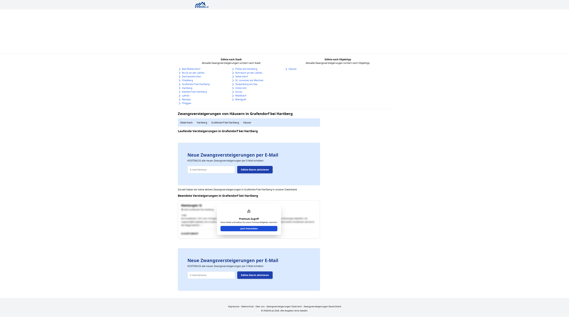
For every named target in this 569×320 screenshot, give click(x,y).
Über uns (260, 306)
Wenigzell (240, 99)
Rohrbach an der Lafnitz (248, 72)
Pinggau (186, 103)
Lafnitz (186, 95)
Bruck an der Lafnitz (193, 72)
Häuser (293, 69)
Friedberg (187, 80)
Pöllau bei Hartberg (246, 69)
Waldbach (240, 95)
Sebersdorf (241, 76)
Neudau (186, 99)
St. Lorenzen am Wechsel (249, 80)
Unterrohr (241, 88)
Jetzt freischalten (249, 228)
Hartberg (187, 88)
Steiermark (186, 122)
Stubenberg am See (246, 84)
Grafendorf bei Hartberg (196, 84)
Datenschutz (247, 306)
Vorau (238, 91)
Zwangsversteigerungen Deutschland (322, 306)
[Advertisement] (284, 31)
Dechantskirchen (191, 76)
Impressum (233, 306)
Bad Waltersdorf (191, 69)
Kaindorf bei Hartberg (194, 91)
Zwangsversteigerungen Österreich (284, 306)
